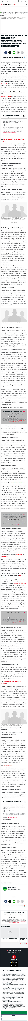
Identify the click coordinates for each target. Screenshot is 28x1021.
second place (4, 556)
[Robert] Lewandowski (19, 583)
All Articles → (23, 943)
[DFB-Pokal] (18, 1)
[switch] (4, 125)
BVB (19, 144)
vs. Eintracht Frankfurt (17, 482)
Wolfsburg (4, 83)
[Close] (25, 969)
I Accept (13, 1012)
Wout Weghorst (7, 765)
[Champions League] (22, 1)
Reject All (14, 1015)
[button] (26, 4)
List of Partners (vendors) (7, 1008)
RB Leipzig (19, 554)
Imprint (8, 1000)
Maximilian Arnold (6, 96)
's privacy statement (9, 132)
